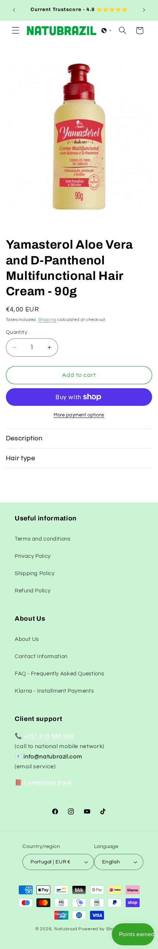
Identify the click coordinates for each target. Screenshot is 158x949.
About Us (27, 639)
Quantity (16, 332)
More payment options (79, 415)
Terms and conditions (43, 539)
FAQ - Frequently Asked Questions (59, 673)
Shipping (47, 320)
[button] (15, 30)
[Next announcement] (144, 10)
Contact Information (41, 656)
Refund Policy (32, 590)
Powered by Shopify (100, 929)
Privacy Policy (33, 556)
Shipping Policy (34, 573)
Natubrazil (65, 929)
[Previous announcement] (14, 10)
